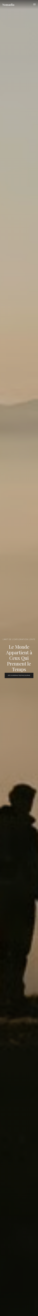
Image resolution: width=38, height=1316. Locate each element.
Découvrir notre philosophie (19, 675)
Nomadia (8, 4)
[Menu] (34, 5)
